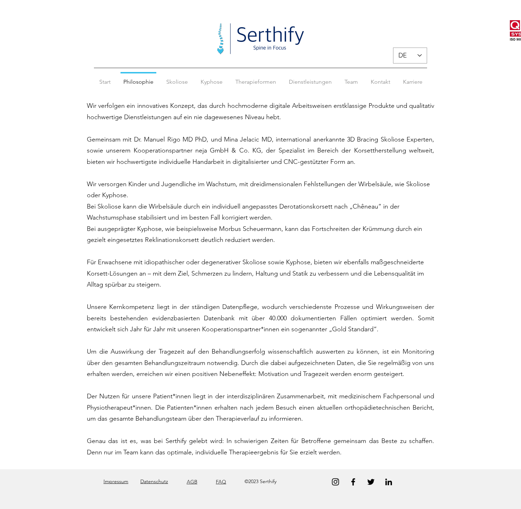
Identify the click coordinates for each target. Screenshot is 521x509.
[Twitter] (371, 482)
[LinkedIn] (388, 482)
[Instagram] (335, 482)
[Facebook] (353, 482)
